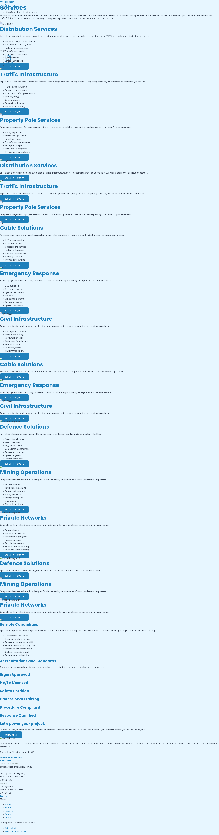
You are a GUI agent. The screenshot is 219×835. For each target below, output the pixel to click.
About (8, 59)
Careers (9, 65)
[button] (109, 50)
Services (9, 62)
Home (8, 55)
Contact (8, 68)
